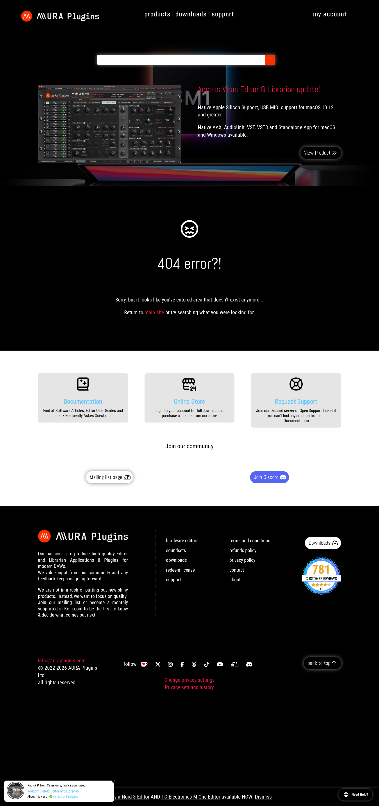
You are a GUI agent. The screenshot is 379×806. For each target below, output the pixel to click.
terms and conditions (249, 540)
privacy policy (242, 560)
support (173, 579)
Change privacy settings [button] (189, 680)
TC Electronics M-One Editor (190, 797)
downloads (176, 560)
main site (154, 312)
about (235, 579)
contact (236, 570)
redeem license (180, 570)
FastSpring (72, 797)
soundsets (176, 550)
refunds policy (242, 550)
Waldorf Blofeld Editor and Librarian (53, 791)
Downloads (320, 542)
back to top (319, 663)
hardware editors (182, 540)
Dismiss (263, 797)
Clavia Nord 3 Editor (128, 797)
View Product (317, 152)
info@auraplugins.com (62, 661)
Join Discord (266, 477)
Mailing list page (106, 477)
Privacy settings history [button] (189, 687)
